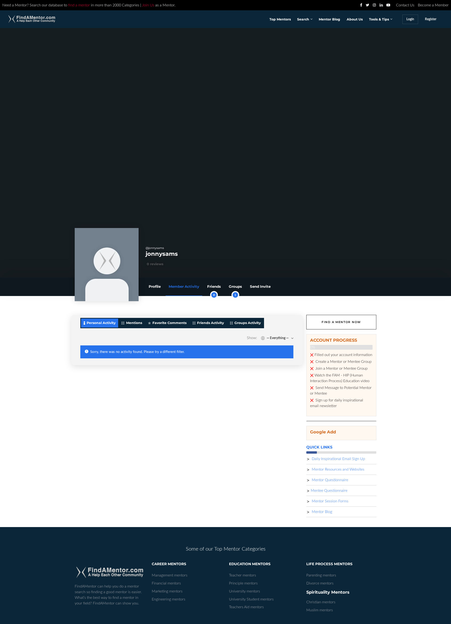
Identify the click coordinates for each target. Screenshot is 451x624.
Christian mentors (320, 602)
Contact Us (405, 5)
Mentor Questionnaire (329, 480)
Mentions (134, 323)
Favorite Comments (169, 323)
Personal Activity (101, 323)
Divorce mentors (320, 583)
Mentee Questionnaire (329, 490)
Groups (235, 290)
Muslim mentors (319, 610)
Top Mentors (280, 19)
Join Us (148, 5)
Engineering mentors (168, 599)
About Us (355, 19)
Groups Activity (247, 323)
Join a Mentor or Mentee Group (341, 368)
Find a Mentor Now (341, 322)
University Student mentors (251, 599)
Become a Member (433, 5)
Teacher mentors (242, 575)
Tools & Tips (379, 19)
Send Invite (260, 286)
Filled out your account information (343, 355)
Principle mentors (243, 583)
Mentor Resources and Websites (337, 469)
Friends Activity (210, 323)
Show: (252, 338)
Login (410, 19)
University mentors (244, 591)
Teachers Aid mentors (246, 607)
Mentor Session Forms (329, 501)
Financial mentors (166, 583)
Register (430, 19)
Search (303, 19)
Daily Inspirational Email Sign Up (338, 459)
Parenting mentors (321, 575)
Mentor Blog (329, 19)
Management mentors (169, 575)
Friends (214, 290)
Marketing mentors (167, 591)
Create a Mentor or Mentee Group (343, 362)
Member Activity (184, 286)
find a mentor (79, 5)
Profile (155, 286)
